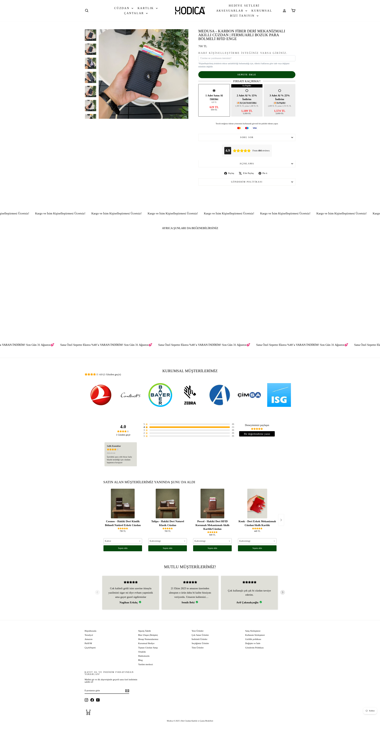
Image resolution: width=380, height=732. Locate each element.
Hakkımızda (143, 656)
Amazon (88, 639)
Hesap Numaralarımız (148, 639)
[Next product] (281, 520)
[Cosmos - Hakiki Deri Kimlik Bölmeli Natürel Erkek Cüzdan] (122, 503)
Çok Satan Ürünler (200, 635)
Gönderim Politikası (246, 182)
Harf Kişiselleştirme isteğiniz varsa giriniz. (243, 53)
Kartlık (146, 8)
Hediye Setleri (244, 5)
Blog (140, 660)
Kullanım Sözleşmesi (255, 635)
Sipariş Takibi (144, 631)
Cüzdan (122, 8)
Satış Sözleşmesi (252, 631)
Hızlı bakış (110, 309)
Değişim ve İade (252, 643)
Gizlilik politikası (253, 639)
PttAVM (88, 643)
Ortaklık (142, 652)
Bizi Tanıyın (243, 15)
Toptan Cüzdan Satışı (148, 647)
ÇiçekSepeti (90, 647)
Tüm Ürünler (198, 647)
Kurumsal (261, 10)
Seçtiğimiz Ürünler (200, 643)
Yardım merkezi (145, 664)
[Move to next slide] (282, 592)
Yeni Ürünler (198, 631)
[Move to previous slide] (97, 592)
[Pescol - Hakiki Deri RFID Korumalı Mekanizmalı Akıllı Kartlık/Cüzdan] (212, 503)
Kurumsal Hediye (146, 643)
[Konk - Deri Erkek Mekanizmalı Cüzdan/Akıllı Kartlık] (257, 503)
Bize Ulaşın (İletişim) (148, 635)
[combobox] (122, 541)
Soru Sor (247, 137)
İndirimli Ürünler (199, 639)
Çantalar (134, 13)
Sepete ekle (123, 548)
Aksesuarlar (230, 10)
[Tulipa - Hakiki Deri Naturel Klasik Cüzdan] (167, 503)
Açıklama (247, 164)
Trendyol (89, 635)
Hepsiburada (90, 631)
